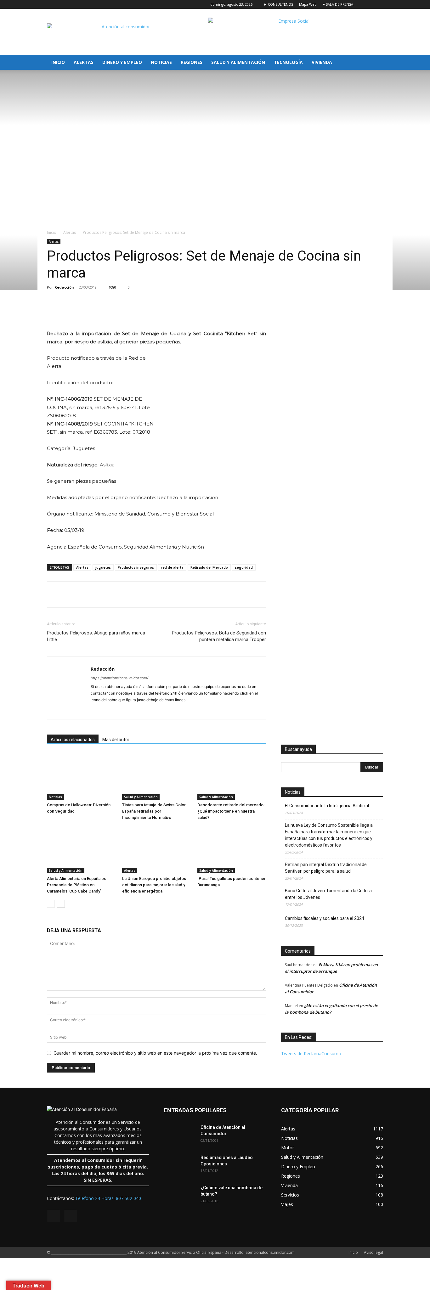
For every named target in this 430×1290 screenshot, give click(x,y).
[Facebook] (368, 4)
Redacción (64, 287)
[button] (375, 63)
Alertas (83, 62)
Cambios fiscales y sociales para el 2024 (324, 918)
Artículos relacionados (73, 739)
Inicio (58, 62)
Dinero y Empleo (122, 62)
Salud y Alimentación (238, 62)
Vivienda (322, 62)
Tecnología (288, 62)
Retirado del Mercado (209, 567)
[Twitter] (378, 4)
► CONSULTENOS (278, 4)
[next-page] (61, 904)
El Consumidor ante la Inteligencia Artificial (327, 805)
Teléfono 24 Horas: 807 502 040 (108, 1198)
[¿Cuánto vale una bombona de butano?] (179, 1196)
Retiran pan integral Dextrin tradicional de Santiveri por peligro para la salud (326, 868)
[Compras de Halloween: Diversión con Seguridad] (81, 776)
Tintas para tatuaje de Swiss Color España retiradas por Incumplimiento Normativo (154, 811)
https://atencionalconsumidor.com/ (119, 678)
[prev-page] (51, 904)
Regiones (191, 62)
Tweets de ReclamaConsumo (311, 1053)
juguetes (103, 567)
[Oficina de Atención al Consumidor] (179, 1135)
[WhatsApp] (135, 311)
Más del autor (115, 739)
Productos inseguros (136, 567)
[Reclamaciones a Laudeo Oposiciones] (179, 1165)
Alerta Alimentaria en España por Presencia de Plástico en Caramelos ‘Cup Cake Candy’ (77, 884)
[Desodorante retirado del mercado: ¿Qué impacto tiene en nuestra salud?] (231, 776)
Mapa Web (308, 4)
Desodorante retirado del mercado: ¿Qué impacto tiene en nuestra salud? (230, 811)
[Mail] (96, 710)
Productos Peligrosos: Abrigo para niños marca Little (96, 636)
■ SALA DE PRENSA (338, 4)
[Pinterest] (121, 311)
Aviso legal (373, 1252)
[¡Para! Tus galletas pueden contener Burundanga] (231, 849)
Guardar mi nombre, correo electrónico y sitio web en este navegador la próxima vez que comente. (155, 1053)
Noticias (161, 62)
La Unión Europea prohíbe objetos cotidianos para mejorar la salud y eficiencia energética (154, 884)
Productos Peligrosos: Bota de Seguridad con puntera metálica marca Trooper (219, 636)
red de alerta (172, 567)
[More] (150, 311)
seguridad (244, 567)
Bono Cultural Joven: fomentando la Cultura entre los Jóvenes (328, 894)
